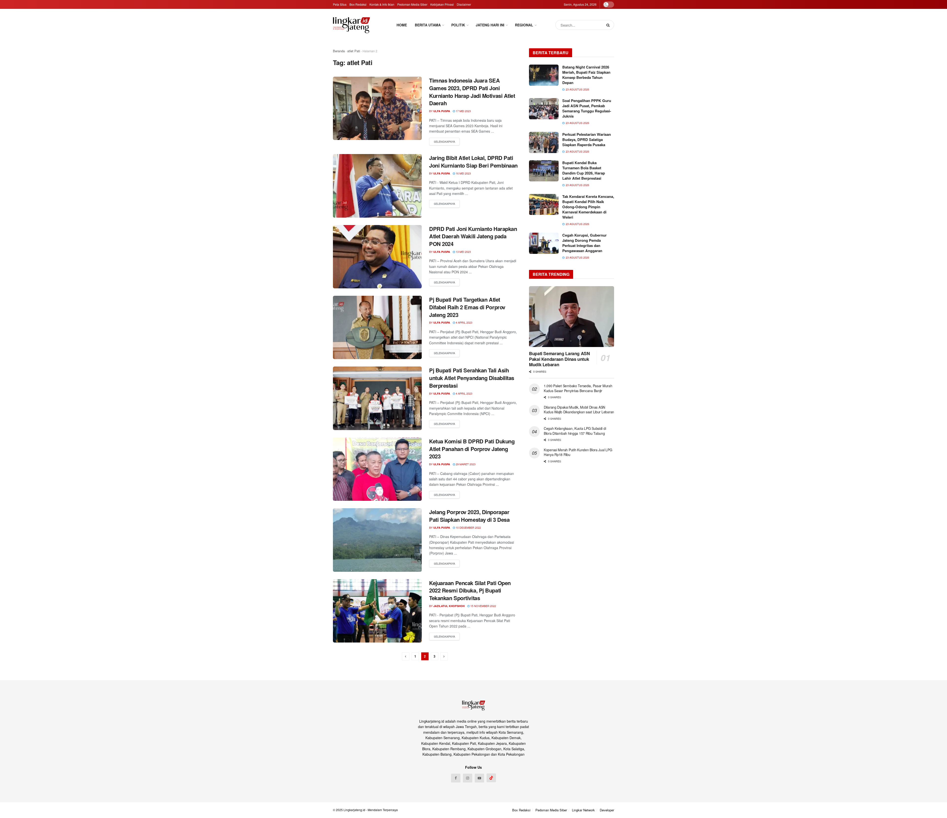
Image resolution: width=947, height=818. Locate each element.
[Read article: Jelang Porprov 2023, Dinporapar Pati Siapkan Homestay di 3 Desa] (377, 540)
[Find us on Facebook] (455, 778)
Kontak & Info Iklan (381, 4)
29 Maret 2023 (465, 464)
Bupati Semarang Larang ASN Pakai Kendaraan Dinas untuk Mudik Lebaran (559, 359)
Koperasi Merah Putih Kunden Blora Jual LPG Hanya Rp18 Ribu (578, 452)
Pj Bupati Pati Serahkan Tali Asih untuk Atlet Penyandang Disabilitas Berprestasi (471, 377)
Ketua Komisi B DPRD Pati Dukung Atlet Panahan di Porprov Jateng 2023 (471, 448)
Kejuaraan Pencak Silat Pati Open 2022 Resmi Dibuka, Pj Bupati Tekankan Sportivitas (470, 590)
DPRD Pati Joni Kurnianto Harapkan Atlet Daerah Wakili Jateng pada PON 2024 (473, 236)
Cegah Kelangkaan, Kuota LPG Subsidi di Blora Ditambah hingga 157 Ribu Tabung (575, 431)
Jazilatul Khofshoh (449, 606)
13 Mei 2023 (463, 252)
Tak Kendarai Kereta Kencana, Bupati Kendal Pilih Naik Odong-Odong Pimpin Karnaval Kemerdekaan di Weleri (588, 207)
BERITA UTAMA (428, 24)
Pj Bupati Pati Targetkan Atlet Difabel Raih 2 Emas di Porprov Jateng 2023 (467, 307)
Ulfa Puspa (441, 111)
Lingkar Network (583, 810)
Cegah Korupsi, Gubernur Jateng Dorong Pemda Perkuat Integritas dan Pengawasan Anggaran (584, 242)
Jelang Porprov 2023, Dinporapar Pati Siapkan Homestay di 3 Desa (469, 515)
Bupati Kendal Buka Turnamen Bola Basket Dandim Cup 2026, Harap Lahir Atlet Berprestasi (583, 170)
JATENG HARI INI (490, 24)
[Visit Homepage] (351, 25)
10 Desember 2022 (468, 527)
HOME (402, 24)
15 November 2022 (483, 606)
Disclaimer (464, 4)
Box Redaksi (357, 4)
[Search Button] (609, 25)
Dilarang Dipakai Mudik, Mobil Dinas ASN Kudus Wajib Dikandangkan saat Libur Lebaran (579, 410)
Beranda (339, 51)
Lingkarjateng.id (354, 810)
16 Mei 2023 (463, 173)
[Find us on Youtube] (479, 778)
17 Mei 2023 (463, 111)
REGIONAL (524, 24)
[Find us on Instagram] (467, 778)
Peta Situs (339, 4)
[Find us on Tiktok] (491, 777)
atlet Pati (353, 51)
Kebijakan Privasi (442, 4)
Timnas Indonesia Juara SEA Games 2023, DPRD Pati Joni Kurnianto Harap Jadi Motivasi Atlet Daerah (472, 91)
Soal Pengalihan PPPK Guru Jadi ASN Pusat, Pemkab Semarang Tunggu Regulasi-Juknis (586, 108)
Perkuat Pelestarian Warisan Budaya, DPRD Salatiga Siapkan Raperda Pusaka (586, 139)
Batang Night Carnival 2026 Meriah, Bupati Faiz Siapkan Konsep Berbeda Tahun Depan (586, 74)
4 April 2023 (463, 322)
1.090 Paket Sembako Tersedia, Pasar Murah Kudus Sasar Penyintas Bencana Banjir (578, 388)
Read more (444, 142)
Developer (607, 810)
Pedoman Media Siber (412, 4)
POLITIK (458, 24)
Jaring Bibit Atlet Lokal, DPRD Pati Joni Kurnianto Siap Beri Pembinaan (473, 161)
